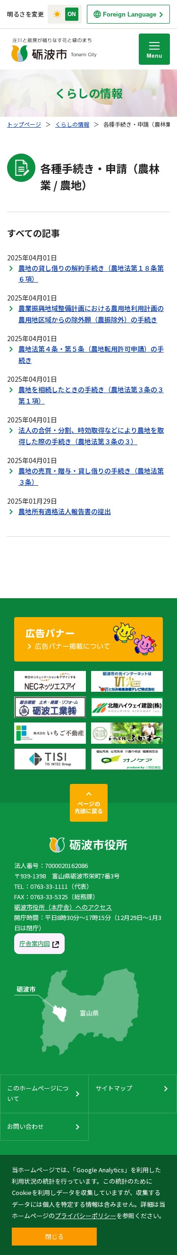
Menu (154, 49)
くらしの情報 (72, 124)
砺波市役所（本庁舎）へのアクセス (63, 907)
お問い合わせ (25, 1126)
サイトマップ (113, 1087)
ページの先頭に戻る (89, 807)
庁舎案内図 (34, 943)
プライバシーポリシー (85, 1215)
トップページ (24, 124)
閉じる (54, 1236)
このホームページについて (37, 1093)
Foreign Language (129, 14)
